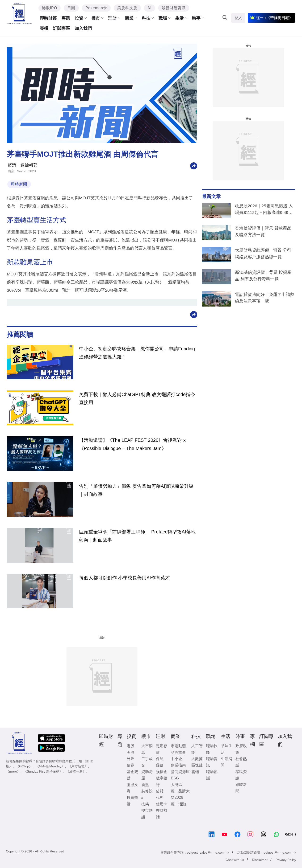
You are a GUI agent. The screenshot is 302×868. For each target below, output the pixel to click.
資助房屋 (147, 775)
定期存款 (161, 749)
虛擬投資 (132, 788)
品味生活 (226, 749)
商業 (129, 18)
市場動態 (178, 746)
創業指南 (178, 765)
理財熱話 (161, 813)
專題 (66, 18)
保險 (160, 759)
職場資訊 (212, 762)
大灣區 (176, 785)
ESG (175, 778)
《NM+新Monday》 (50, 766)
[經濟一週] (19, 13)
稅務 (160, 797)
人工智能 (197, 749)
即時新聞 (19, 184)
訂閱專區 (61, 28)
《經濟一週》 (76, 771)
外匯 (130, 759)
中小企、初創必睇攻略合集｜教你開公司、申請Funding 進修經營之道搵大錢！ (137, 352)
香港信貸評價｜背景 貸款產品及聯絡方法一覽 (263, 231)
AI (149, 8)
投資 (79, 18)
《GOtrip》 (24, 766)
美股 (130, 752)
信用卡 (161, 804)
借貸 (160, 791)
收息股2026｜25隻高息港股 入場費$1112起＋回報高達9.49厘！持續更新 (264, 210)
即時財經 (48, 18)
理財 (112, 18)
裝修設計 (147, 794)
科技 (146, 18)
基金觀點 (132, 775)
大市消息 (147, 749)
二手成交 (147, 762)
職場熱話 (212, 775)
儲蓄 (160, 765)
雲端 (195, 772)
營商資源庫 (180, 772)
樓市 (96, 18)
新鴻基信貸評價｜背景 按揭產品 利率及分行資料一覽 (263, 275)
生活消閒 (226, 762)
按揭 (145, 804)
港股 (130, 746)
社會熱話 (241, 762)
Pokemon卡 (96, 8)
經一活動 (178, 804)
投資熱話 (132, 800)
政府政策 (241, 749)
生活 (179, 18)
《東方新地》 (78, 766)
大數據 (197, 759)
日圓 (71, 8)
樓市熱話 (147, 813)
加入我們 (83, 28)
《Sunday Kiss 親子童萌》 (43, 771)
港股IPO (49, 8)
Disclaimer (260, 860)
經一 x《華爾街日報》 (274, 18)
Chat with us (235, 860)
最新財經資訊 (174, 8)
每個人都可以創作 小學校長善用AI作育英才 (124, 577)
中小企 (176, 759)
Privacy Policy (286, 860)
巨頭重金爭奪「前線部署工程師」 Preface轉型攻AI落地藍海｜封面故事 (137, 535)
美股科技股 (127, 8)
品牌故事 (178, 752)
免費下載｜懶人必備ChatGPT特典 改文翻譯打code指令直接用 (137, 398)
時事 (196, 18)
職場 (163, 18)
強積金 (161, 772)
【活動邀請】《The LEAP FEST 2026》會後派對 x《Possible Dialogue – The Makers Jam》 (132, 444)
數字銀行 (161, 781)
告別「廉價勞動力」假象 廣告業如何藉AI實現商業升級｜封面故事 (136, 490)
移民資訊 (241, 775)
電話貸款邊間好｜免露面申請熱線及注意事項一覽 (264, 297)
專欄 (44, 28)
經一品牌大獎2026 (180, 794)
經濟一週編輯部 (23, 165)
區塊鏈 (197, 765)
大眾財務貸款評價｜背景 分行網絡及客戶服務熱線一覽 (263, 253)
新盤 (145, 785)
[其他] (193, 166)
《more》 (13, 771)
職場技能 (212, 749)
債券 (130, 765)
